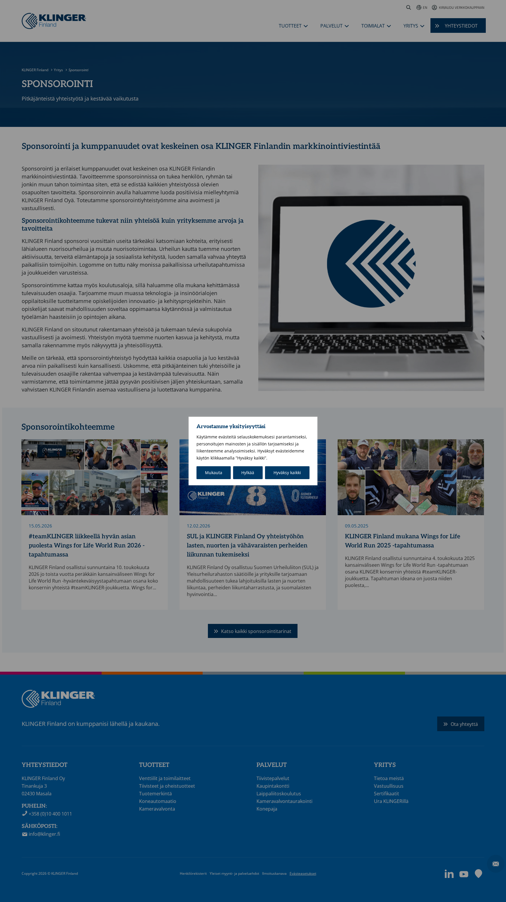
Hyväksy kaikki (287, 472)
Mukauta (213, 472)
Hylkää (247, 472)
